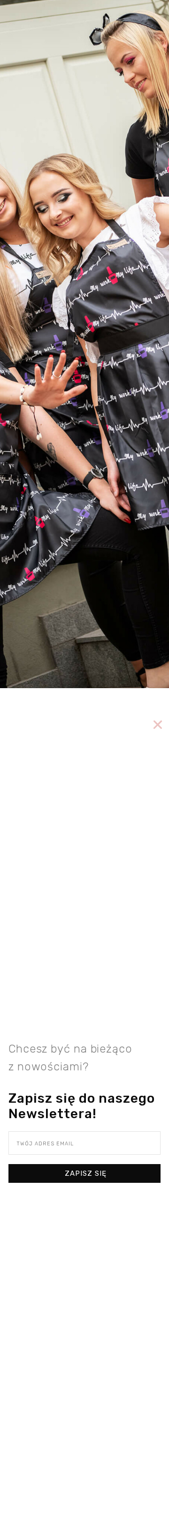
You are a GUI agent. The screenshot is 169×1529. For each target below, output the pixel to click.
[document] (84, 764)
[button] (158, 725)
